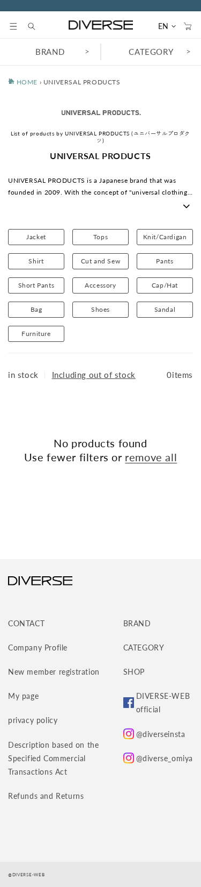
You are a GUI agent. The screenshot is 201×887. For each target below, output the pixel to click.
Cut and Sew (101, 261)
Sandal (165, 309)
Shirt (35, 261)
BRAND (49, 51)
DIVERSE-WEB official (163, 702)
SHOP (134, 671)
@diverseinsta (160, 734)
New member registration (54, 671)
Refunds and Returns (46, 795)
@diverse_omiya (164, 758)
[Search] (37, 26)
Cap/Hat (165, 285)
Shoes (100, 309)
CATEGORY (144, 647)
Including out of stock (94, 375)
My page (23, 695)
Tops (100, 237)
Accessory (100, 285)
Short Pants (36, 285)
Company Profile (38, 647)
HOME (26, 82)
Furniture (35, 334)
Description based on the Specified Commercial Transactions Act (53, 758)
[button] (13, 26)
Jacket (36, 237)
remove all (151, 456)
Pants (164, 261)
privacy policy (32, 720)
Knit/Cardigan (165, 237)
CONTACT (26, 623)
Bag (36, 309)
